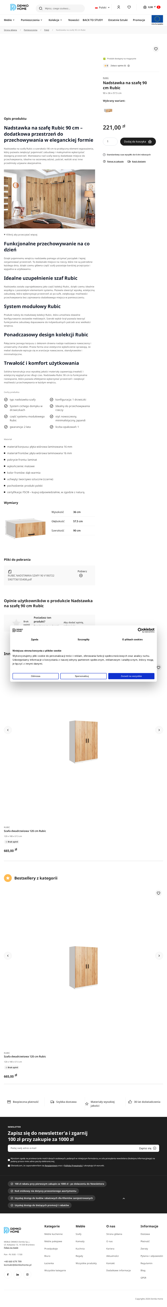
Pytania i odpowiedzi (152, 1255)
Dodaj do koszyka (135, 141)
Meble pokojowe (53, 1241)
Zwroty (144, 1248)
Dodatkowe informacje (118, 1270)
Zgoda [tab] (34, 639)
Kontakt (110, 1263)
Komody (80, 1241)
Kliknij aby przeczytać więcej (21, 234)
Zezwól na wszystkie (131, 676)
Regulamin (146, 1263)
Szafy (78, 1234)
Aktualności (112, 1255)
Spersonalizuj (82, 676)
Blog (143, 1270)
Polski (102, 7)
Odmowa (35, 676)
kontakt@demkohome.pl (17, 1264)
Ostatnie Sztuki (118, 20)
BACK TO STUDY (93, 20)
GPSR (143, 1277)
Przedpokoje (51, 1248)
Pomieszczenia (30, 30)
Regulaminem (51, 1165)
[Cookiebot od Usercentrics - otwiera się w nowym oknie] (140, 630)
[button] (155, 49)
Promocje (139, 20)
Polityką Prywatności (73, 1165)
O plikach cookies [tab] (132, 639)
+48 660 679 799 (13, 1261)
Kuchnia (80, 1248)
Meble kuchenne (53, 1234)
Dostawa (145, 1234)
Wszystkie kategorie (55, 1270)
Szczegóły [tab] (84, 639)
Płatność (145, 1241)
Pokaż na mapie (11, 1247)
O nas (109, 1241)
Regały (79, 1255)
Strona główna (10, 30)
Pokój (46, 30)
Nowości (73, 20)
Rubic (7, 827)
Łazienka (49, 1263)
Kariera (110, 1248)
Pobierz (82, 571)
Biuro (47, 1255)
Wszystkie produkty (86, 1263)
